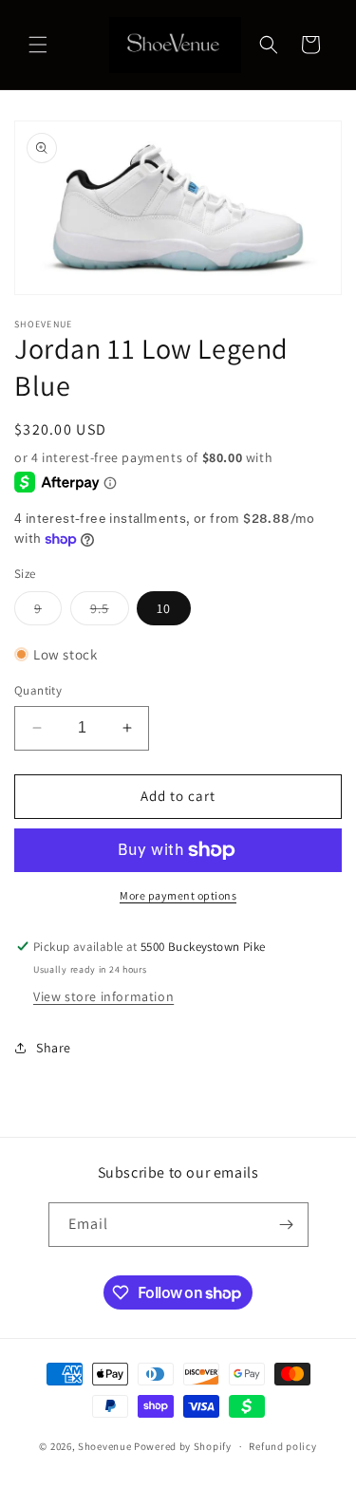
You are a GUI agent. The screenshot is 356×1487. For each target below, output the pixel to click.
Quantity (38, 690)
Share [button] (53, 1047)
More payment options (178, 895)
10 (164, 608)
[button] (38, 44)
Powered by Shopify (183, 1446)
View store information (103, 996)
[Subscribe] (287, 1224)
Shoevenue (104, 1446)
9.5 (109, 612)
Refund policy (282, 1446)
